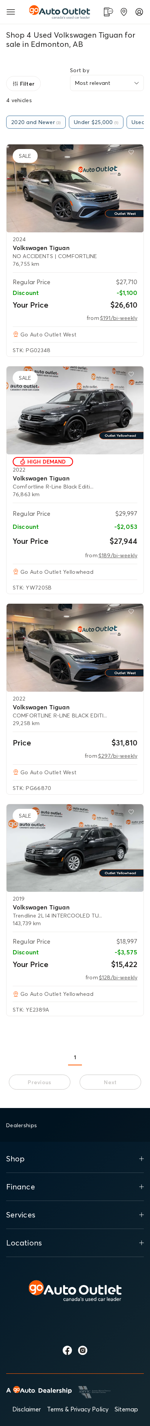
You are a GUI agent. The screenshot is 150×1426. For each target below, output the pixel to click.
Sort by (79, 70)
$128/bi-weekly (118, 977)
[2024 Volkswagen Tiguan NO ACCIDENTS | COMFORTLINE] (75, 188)
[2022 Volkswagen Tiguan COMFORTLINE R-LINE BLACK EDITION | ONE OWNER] (75, 648)
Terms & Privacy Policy (77, 1409)
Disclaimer (26, 1409)
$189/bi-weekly (117, 555)
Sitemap (126, 1409)
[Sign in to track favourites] (132, 153)
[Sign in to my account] (139, 12)
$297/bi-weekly (117, 755)
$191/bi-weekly (118, 318)
